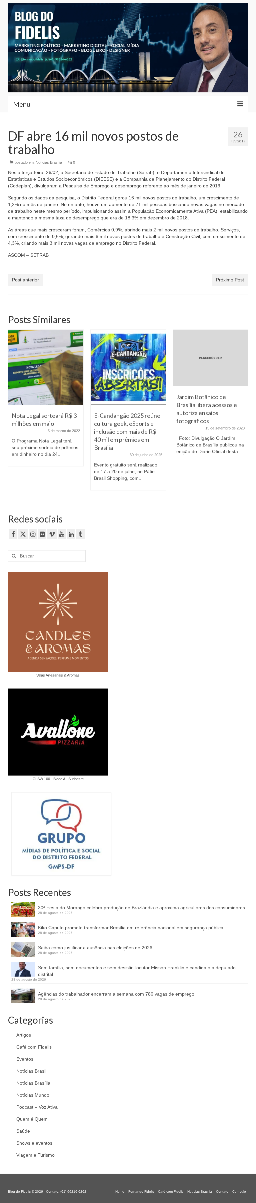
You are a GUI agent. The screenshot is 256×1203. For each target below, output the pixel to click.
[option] (46, 413)
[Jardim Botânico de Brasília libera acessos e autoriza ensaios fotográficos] (128, 358)
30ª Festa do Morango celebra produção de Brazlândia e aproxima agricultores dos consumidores (141, 907)
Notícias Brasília (49, 162)
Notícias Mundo (32, 1095)
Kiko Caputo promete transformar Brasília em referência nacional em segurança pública (130, 927)
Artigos (23, 1035)
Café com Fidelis (34, 1047)
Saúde (23, 1131)
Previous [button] (14, 413)
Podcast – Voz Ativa (37, 1107)
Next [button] (242, 413)
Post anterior (25, 279)
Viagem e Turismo (35, 1155)
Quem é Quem (32, 1119)
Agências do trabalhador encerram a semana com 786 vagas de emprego (116, 994)
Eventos (24, 1059)
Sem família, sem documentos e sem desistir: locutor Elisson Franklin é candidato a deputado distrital (137, 971)
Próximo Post (230, 279)
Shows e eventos (34, 1143)
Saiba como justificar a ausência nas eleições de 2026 (95, 947)
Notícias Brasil (31, 1071)
